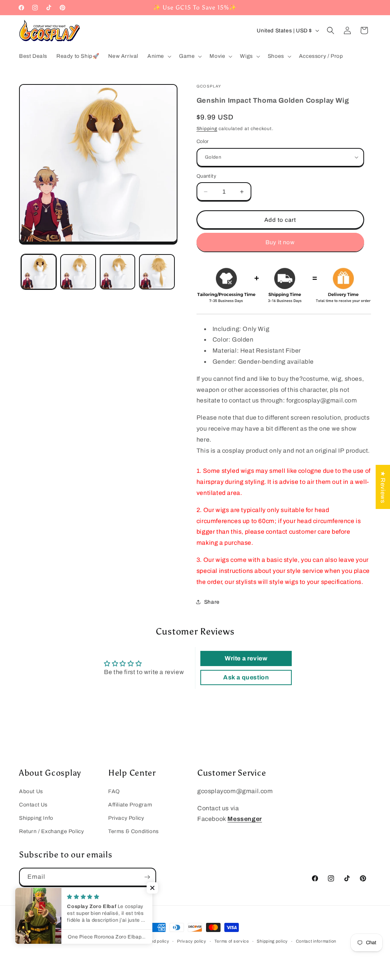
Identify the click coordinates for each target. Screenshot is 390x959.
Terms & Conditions (133, 831)
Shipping (207, 128)
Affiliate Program (130, 805)
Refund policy (155, 941)
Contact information (316, 941)
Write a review (246, 658)
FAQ (114, 791)
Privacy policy (191, 941)
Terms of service (231, 941)
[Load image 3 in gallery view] (117, 271)
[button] (158, 56)
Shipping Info (36, 818)
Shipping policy (272, 941)
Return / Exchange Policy (51, 831)
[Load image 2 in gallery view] (78, 271)
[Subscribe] (147, 877)
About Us (31, 791)
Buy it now (280, 242)
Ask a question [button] (246, 677)
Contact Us (33, 805)
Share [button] (212, 602)
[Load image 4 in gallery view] (156, 271)
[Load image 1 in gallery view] (38, 271)
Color (203, 141)
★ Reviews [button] (383, 487)
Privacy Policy (126, 818)
